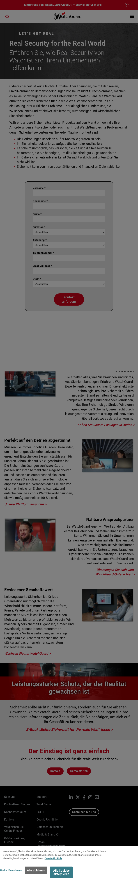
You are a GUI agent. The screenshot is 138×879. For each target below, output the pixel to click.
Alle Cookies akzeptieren (61, 872)
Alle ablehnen (36, 870)
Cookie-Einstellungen (11, 870)
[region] (69, 862)
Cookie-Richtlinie (53, 858)
